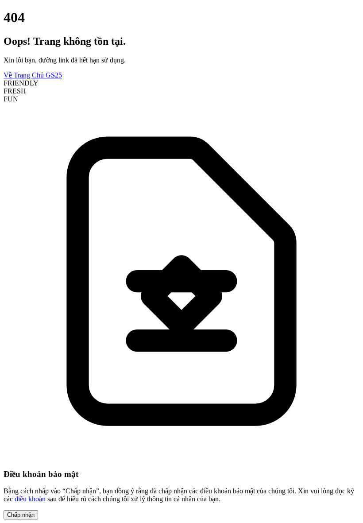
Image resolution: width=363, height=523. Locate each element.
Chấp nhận (21, 514)
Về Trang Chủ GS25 (33, 75)
